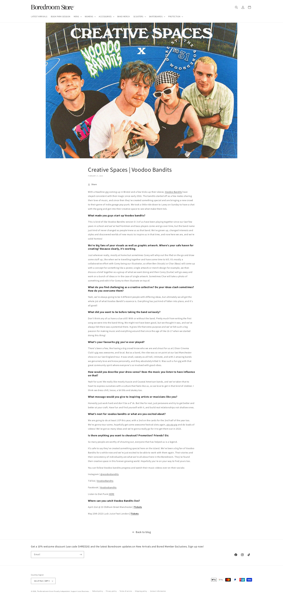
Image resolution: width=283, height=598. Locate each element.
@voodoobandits (109, 474)
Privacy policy (111, 591)
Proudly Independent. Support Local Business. (72, 591)
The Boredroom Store (45, 591)
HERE (111, 494)
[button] (77, 16)
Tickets (138, 507)
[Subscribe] (80, 554)
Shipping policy (141, 591)
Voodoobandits (108, 487)
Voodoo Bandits (173, 191)
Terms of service (126, 591)
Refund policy (97, 591)
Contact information (158, 591)
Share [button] (94, 184)
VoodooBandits (105, 480)
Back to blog (143, 532)
